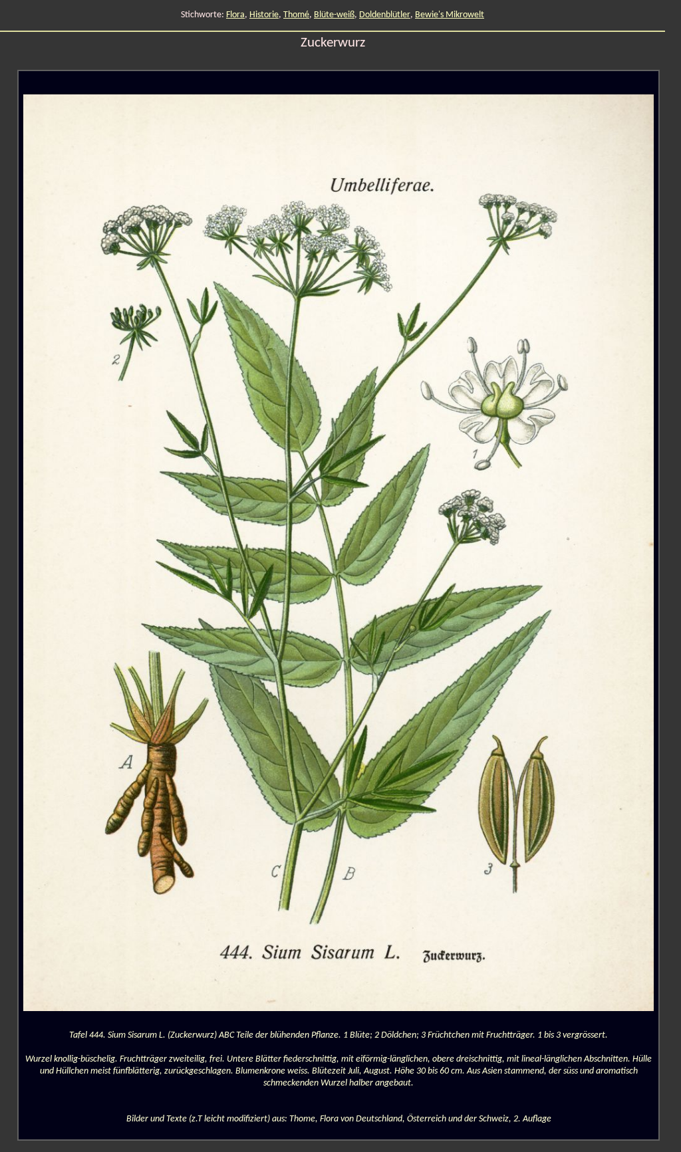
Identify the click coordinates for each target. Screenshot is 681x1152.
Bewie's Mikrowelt (449, 15)
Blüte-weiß (334, 15)
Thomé (296, 15)
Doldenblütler (384, 15)
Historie (264, 15)
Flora (235, 15)
